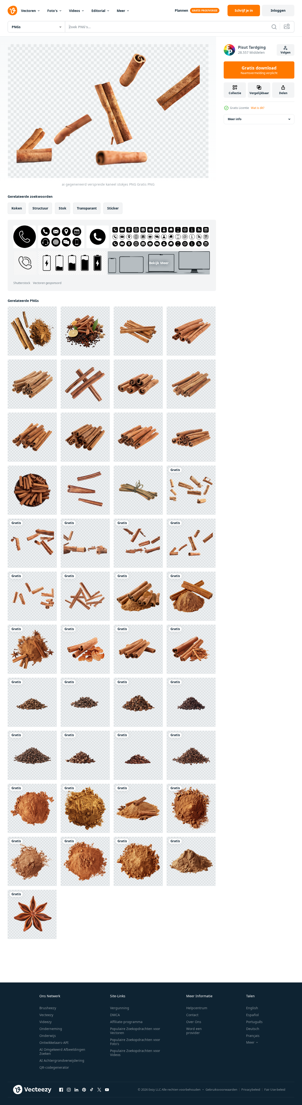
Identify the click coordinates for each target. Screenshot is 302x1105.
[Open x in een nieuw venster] (99, 1089)
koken (16, 208)
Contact (192, 1015)
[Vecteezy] (12, 10)
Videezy (45, 1021)
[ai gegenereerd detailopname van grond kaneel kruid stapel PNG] (32, 808)
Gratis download (259, 70)
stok (62, 208)
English (252, 1008)
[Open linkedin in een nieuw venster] (76, 1089)
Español (252, 1015)
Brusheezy (47, 1008)
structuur (40, 208)
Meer (121, 10)
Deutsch (252, 1028)
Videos (74, 10)
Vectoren (28, 10)
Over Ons (193, 1021)
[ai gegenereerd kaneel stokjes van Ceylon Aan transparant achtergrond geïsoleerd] (32, 490)
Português (254, 1021)
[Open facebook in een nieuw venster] (61, 1089)
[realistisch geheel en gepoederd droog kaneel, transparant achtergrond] (32, 331)
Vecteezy (46, 1015)
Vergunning (119, 1008)
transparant (87, 208)
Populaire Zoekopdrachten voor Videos (135, 1052)
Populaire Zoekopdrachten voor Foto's (135, 1041)
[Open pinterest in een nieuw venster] (84, 1089)
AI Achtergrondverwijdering (61, 1060)
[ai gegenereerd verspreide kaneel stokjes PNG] (191, 490)
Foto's (52, 10)
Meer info (234, 119)
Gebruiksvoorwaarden (221, 1089)
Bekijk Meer (159, 263)
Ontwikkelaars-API (54, 1042)
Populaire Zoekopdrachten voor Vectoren (135, 1030)
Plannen (181, 10)
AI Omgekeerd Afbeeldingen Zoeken (62, 1051)
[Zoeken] (274, 27)
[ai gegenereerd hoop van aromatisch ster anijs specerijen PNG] (32, 702)
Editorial (98, 10)
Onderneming (50, 1028)
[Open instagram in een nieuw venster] (69, 1089)
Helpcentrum (196, 1008)
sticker (113, 208)
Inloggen (278, 10)
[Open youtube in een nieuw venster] (107, 1089)
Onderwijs (47, 1035)
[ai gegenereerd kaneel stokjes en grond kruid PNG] (138, 596)
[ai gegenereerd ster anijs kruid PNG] (32, 914)
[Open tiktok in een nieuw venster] (92, 1089)
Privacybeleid (250, 1089)
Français (253, 1035)
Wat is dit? (257, 108)
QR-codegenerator (54, 1067)
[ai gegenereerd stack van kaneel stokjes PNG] (85, 649)
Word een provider (194, 1030)
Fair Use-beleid (274, 1089)
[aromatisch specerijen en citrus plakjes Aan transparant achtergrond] (85, 331)
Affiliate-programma (126, 1021)
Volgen (286, 52)
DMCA (115, 1015)
